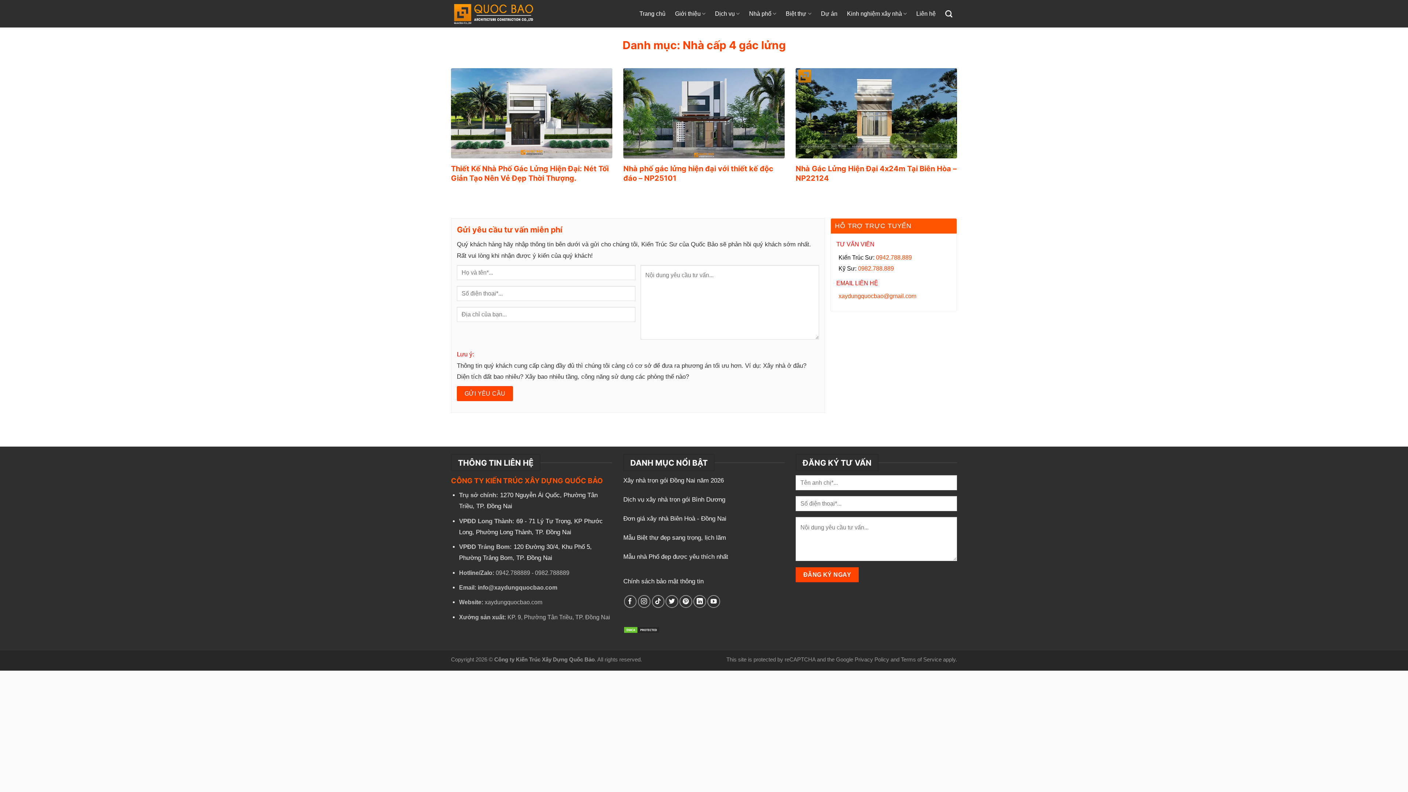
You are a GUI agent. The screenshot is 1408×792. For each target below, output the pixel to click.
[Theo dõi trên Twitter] (672, 601)
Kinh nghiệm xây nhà (874, 14)
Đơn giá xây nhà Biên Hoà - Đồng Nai (675, 518)
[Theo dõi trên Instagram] (644, 601)
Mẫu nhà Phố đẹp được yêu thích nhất (676, 556)
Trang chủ (652, 14)
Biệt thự (796, 14)
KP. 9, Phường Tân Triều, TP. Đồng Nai (558, 617)
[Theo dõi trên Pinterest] (685, 601)
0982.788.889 (876, 268)
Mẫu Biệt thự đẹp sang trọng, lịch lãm (675, 537)
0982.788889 (552, 573)
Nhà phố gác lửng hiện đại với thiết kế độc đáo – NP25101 (698, 173)
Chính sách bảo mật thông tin (663, 581)
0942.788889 (513, 573)
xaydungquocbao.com (513, 602)
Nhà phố (760, 14)
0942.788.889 (894, 257)
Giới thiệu (688, 14)
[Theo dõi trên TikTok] (658, 601)
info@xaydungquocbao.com (517, 587)
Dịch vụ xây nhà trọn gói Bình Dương (675, 499)
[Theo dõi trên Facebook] (630, 601)
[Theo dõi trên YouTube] (713, 601)
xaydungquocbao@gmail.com (877, 296)
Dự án (829, 14)
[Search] (948, 14)
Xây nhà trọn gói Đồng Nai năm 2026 (674, 480)
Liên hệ (926, 14)
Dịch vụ (725, 14)
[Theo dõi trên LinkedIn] (699, 601)
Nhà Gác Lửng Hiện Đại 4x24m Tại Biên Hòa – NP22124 (876, 173)
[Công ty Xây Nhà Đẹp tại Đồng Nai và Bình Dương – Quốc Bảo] (501, 13)
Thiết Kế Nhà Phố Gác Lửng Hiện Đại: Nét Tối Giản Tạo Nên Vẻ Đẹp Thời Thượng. (530, 173)
